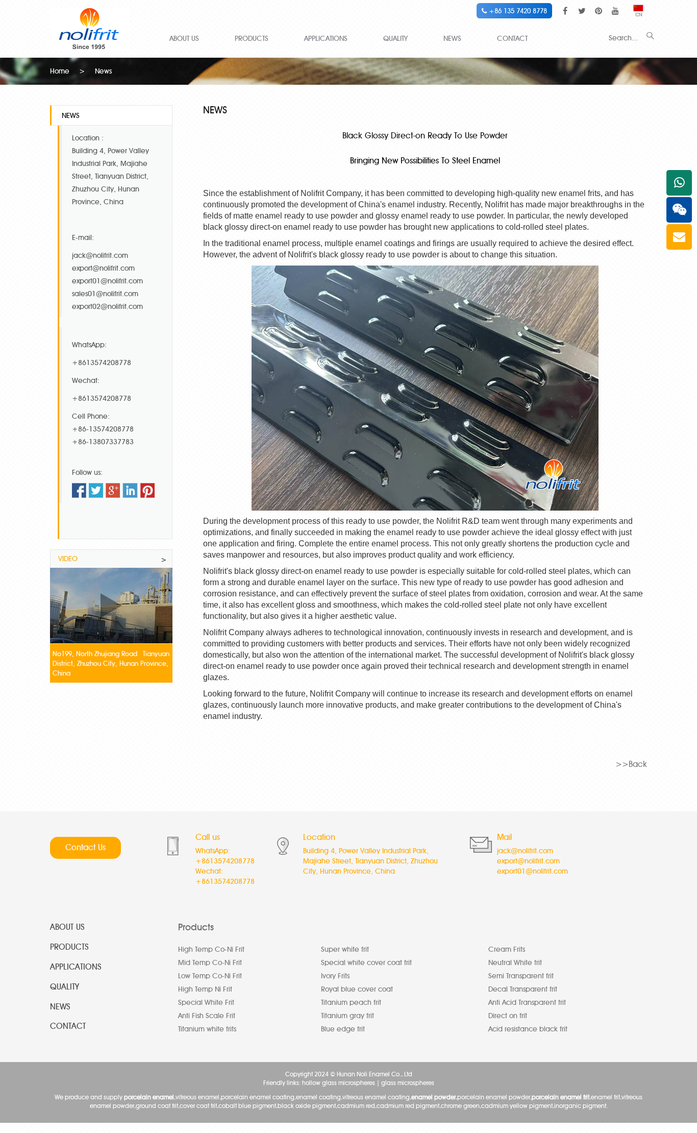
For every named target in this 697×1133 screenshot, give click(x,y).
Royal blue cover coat (357, 989)
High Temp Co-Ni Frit (211, 949)
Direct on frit (507, 1015)
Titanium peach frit (351, 1002)
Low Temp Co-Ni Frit (210, 976)
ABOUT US (184, 38)
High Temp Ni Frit (205, 989)
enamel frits (580, 193)
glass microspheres (407, 1083)
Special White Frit (206, 1002)
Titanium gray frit (347, 1015)
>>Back (631, 764)
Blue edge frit (343, 1029)
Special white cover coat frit (366, 962)
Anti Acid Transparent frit (527, 1002)
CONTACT (512, 38)
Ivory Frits (335, 976)
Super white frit (345, 949)
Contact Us (85, 847)
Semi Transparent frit (521, 976)
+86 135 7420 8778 (517, 11)
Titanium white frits (207, 1029)
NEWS (452, 38)
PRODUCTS (251, 38)
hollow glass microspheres (338, 1083)
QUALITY (395, 38)
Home (59, 71)
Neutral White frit (515, 962)
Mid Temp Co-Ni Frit (210, 962)
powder (403, 571)
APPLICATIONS (325, 38)
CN (638, 14)
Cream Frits (506, 949)
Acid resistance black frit (527, 1029)
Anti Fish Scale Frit (206, 1015)
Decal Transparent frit (522, 989)
